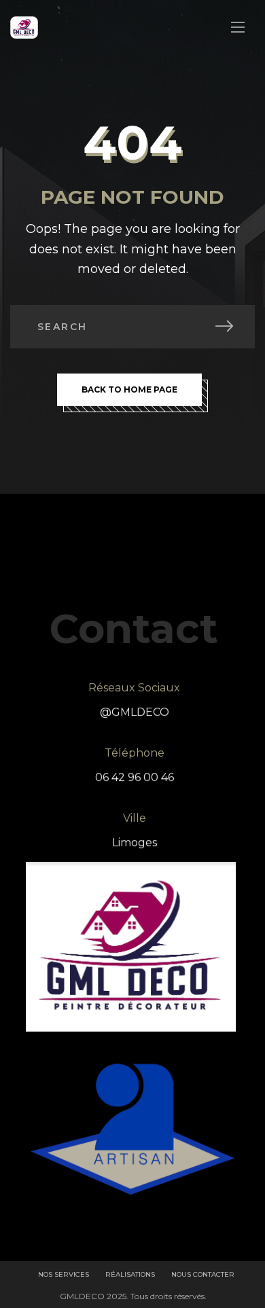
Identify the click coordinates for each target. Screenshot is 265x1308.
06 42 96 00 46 (134, 777)
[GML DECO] (24, 27)
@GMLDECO (134, 712)
